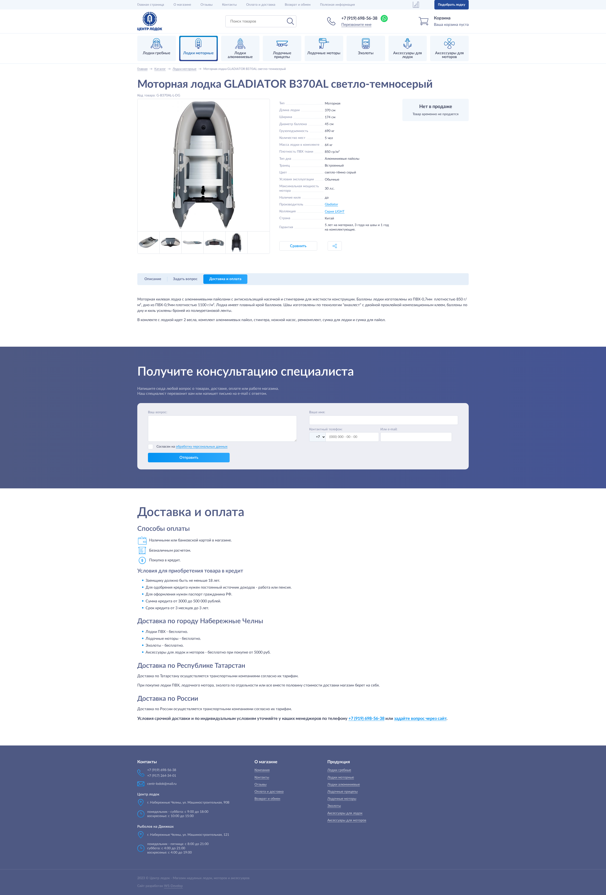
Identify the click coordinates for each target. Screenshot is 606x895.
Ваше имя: (317, 412)
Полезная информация (337, 4)
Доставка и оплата (225, 279)
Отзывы (207, 4)
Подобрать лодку (451, 4)
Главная (150, 4)
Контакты (229, 4)
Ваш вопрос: (157, 412)
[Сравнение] (416, 5)
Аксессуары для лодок (344, 813)
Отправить (188, 457)
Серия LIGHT (334, 211)
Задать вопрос (185, 279)
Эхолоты (334, 806)
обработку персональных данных (201, 446)
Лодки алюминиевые (343, 784)
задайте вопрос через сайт (420, 719)
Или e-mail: (388, 429)
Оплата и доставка (260, 4)
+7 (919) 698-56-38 (359, 18)
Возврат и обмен (298, 4)
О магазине (182, 4)
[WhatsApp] (384, 18)
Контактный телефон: (326, 429)
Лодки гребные (339, 770)
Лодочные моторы (341, 798)
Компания (262, 770)
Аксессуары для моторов (346, 820)
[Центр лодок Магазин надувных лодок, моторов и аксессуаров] (149, 21)
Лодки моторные (340, 777)
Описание (152, 279)
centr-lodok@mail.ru (162, 784)
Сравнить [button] (298, 246)
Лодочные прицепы (342, 791)
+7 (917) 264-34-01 (161, 775)
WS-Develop (173, 886)
